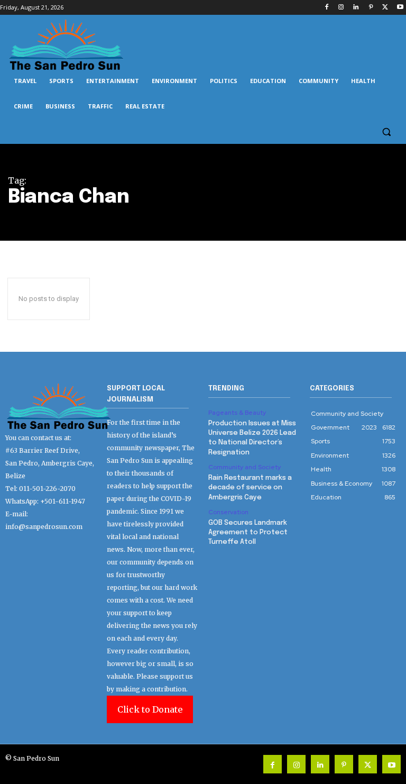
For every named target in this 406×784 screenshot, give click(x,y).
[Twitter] (385, 8)
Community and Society (244, 467)
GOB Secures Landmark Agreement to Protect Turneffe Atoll (248, 532)
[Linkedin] (356, 8)
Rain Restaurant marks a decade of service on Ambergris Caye (250, 487)
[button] (386, 132)
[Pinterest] (371, 8)
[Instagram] (341, 8)
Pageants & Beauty (237, 412)
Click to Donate (149, 709)
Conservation (228, 512)
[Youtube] (400, 8)
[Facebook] (326, 8)
